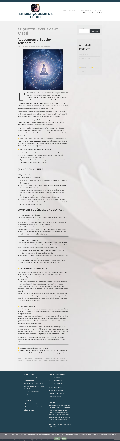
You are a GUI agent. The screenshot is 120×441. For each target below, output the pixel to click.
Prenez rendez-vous (86, 10)
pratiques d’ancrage (37, 360)
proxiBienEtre (34, 404)
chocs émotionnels (33, 358)
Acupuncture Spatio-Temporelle (34, 41)
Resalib (31, 410)
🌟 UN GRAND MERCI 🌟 (86, 67)
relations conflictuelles (50, 360)
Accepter (57, 438)
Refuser (64, 438)
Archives (99, 12)
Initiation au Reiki (84, 58)
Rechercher (82, 28)
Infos (84, 12)
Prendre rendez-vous (31, 395)
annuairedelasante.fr (36, 407)
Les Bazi (81, 71)
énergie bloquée (42, 358)
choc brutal (24, 358)
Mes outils (72, 10)
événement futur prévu (53, 358)
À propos (98, 10)
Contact (91, 12)
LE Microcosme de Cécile (36, 15)
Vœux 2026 (82, 63)
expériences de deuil (26, 360)
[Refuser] (118, 436)
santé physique (60, 360)
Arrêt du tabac (83, 54)
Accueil (63, 10)
